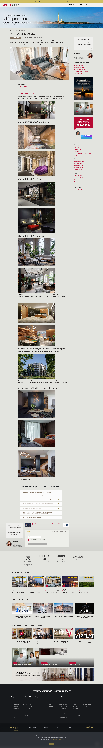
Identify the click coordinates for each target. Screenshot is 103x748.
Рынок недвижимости (86, 699)
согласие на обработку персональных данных (38, 539)
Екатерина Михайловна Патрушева (78, 55)
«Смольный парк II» (78, 189)
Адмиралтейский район (79, 161)
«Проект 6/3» (76, 196)
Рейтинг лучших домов (28, 700)
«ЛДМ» (13, 589)
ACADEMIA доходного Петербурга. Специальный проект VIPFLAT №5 (84, 642)
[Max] (81, 125)
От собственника (77, 155)
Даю (37, 539)
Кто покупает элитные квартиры (81, 73)
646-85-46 (79, 5)
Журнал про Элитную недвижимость (81, 71)
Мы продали (45, 727)
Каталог (16, 699)
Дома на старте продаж (39, 699)
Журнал (75, 700)
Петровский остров (63, 700)
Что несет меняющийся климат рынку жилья (84, 617)
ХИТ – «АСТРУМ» (28, 711)
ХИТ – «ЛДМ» (28, 708)
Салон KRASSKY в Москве (25, 91)
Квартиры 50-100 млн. (16, 715)
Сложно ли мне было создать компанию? (42, 617)
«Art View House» (77, 191)
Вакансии (75, 711)
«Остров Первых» (77, 194)
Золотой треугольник (63, 710)
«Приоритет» (65, 589)
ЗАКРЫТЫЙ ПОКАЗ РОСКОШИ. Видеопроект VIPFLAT (21, 642)
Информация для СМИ (75, 715)
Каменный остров (63, 706)
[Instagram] (78, 125)
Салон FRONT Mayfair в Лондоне (27, 86)
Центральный (63, 702)
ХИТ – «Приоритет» (28, 715)
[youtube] (86, 125)
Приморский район (78, 163)
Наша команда (75, 708)
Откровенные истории (86, 700)
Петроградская (77, 181)
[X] (92, 727)
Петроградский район (78, 167)
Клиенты (75, 704)
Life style (87, 706)
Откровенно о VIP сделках (79, 67)
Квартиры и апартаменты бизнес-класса (82, 153)
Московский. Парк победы (63, 717)
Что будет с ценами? (78, 65)
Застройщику (51, 704)
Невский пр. (76, 179)
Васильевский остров (63, 713)
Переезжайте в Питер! (51, 702)
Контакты (75, 713)
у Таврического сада (63, 711)
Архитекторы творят (87, 704)
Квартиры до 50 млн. (16, 713)
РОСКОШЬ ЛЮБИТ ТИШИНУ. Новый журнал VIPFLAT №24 (63, 642)
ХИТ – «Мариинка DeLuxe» (28, 713)
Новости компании (75, 710)
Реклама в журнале (32, 727)
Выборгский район (78, 169)
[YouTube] (89, 727)
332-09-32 (69, 5)
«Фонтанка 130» (32, 589)
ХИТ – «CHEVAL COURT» (28, 702)
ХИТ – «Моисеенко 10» (27, 710)
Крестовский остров (78, 177)
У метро (76, 173)
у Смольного (63, 708)
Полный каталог (28, 699)
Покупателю (51, 700)
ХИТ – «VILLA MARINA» (28, 704)
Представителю (51, 706)
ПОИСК (70, 727)
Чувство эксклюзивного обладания (63, 616)
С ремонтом (76, 147)
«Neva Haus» (82, 589)
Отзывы (75, 702)
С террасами (76, 151)
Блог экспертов (87, 702)
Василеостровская (78, 175)
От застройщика (16, 711)
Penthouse (16, 702)
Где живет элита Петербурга (80, 69)
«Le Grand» (76, 198)
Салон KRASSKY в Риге (25, 89)
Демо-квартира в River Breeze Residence (28, 93)
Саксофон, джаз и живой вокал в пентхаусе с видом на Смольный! (42, 642)
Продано (16, 700)
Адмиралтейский (63, 699)
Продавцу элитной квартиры (51, 699)
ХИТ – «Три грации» (28, 706)
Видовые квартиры (16, 710)
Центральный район (78, 165)
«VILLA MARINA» (49, 589)
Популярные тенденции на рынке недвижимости (22, 617)
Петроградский (63, 715)
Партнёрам (58, 727)
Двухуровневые (77, 149)
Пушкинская (76, 183)
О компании (75, 699)
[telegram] (83, 125)
